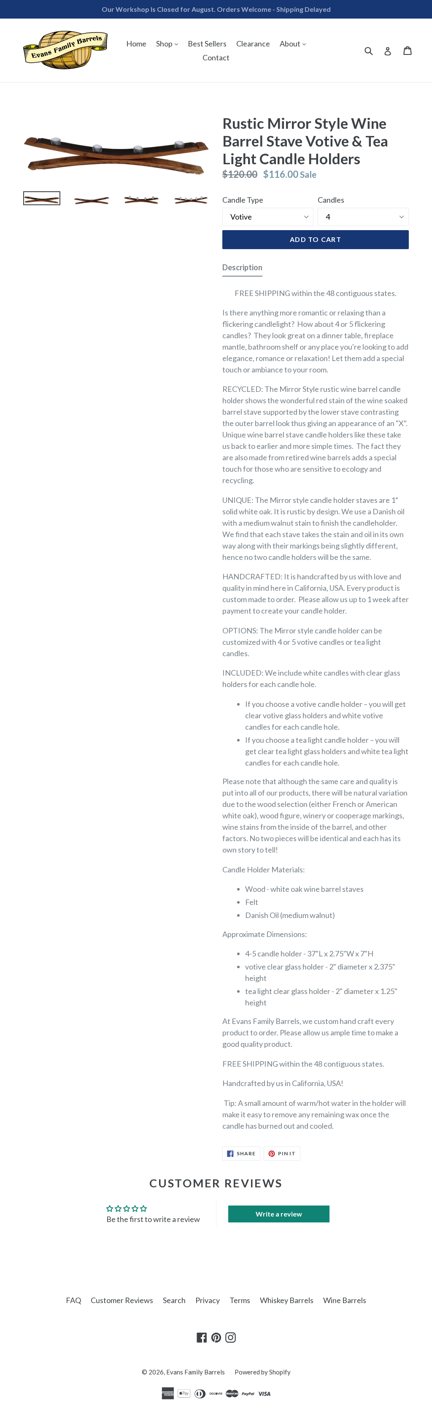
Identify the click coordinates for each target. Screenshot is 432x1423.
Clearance (253, 43)
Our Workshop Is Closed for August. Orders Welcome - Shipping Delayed (216, 9)
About (295, 43)
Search (174, 1300)
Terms (240, 1300)
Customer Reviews (122, 1300)
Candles (331, 199)
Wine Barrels (344, 1300)
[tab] (242, 269)
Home (136, 43)
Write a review (279, 1214)
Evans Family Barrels (195, 1372)
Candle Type (242, 199)
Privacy (207, 1300)
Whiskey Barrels (286, 1300)
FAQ (73, 1300)
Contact (216, 57)
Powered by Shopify (263, 1372)
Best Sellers (207, 43)
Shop (169, 43)
